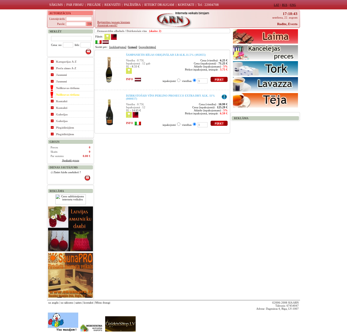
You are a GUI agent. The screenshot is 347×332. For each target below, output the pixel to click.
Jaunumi (61, 74)
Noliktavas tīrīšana (68, 88)
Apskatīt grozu (70, 160)
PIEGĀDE (94, 5)
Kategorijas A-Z (66, 61)
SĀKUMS (56, 5)
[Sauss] (114, 36)
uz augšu (53, 302)
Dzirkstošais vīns (137, 30)
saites (78, 302)
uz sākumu (67, 302)
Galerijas (62, 114)
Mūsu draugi (102, 302)
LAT (276, 4)
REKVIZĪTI (112, 5)
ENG (293, 4)
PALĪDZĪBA (132, 5)
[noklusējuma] (117, 46)
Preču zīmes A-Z (66, 68)
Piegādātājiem (65, 127)
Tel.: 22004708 (208, 5)
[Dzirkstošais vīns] (107, 36)
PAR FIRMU (75, 5)
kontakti (88, 302)
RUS (284, 4)
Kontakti (61, 101)
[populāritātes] (147, 46)
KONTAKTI (186, 5)
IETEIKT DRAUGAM (159, 5)
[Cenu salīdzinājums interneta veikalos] (70, 203)
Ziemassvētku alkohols (110, 30)
